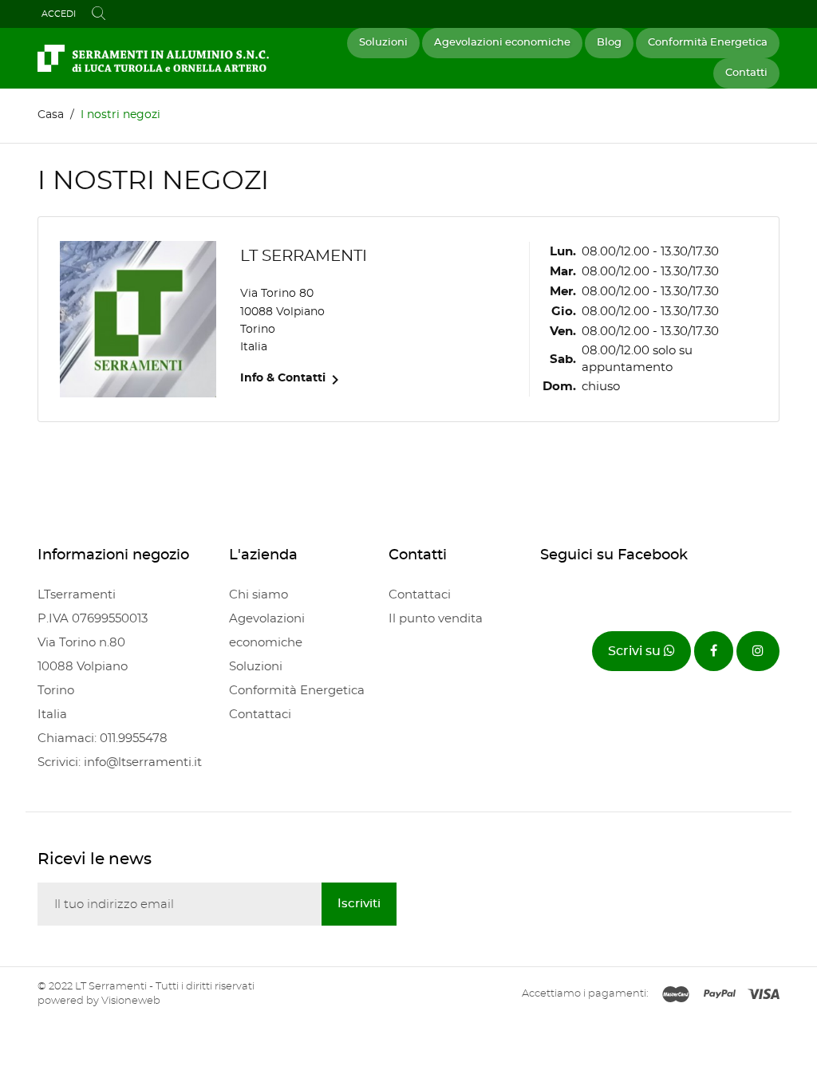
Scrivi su (636, 651)
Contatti (746, 73)
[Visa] (764, 995)
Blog (609, 43)
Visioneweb (130, 1001)
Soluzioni (383, 43)
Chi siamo (258, 595)
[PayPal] (720, 995)
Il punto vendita (436, 619)
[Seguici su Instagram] (758, 651)
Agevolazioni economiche (502, 43)
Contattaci (260, 715)
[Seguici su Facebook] (713, 651)
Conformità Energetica (708, 43)
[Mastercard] (676, 995)
